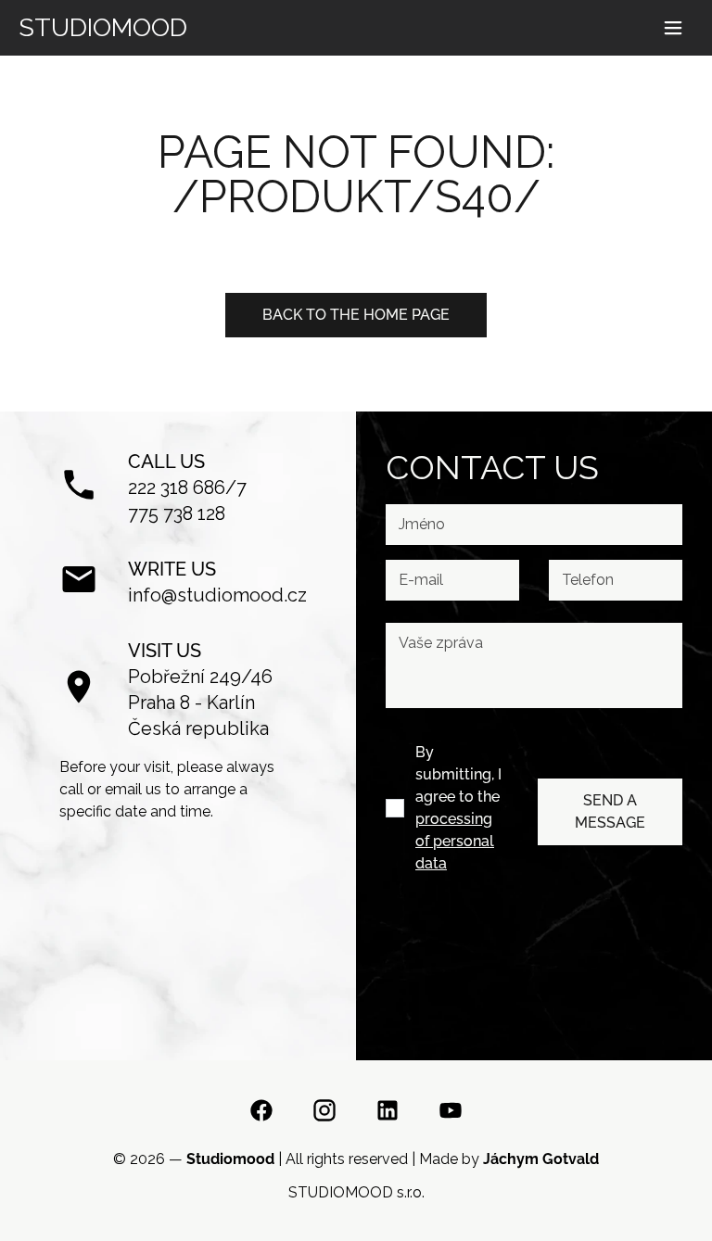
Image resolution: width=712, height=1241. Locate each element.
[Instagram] (324, 1113)
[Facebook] (261, 1113)
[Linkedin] (387, 1113)
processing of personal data (454, 841)
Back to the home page (356, 314)
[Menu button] (673, 27)
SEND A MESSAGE (610, 811)
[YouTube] (451, 1113)
